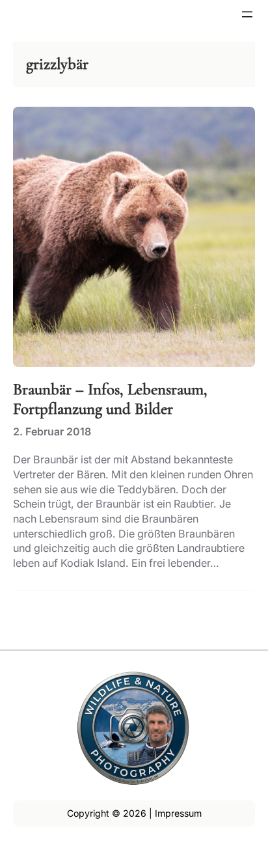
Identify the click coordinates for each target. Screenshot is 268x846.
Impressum (178, 813)
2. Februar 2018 (52, 431)
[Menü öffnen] (247, 14)
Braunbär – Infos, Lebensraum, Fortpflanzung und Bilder (110, 399)
